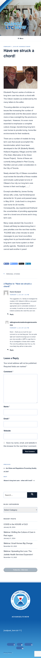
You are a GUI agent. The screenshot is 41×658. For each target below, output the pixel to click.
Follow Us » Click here (20, 570)
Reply (12, 314)
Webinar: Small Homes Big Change (18, 543)
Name (7, 406)
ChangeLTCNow (24, 46)
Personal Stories (13, 274)
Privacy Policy (8, 653)
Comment (8, 371)
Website (7, 430)
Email (7, 418)
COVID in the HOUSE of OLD (16, 524)
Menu (21, 38)
